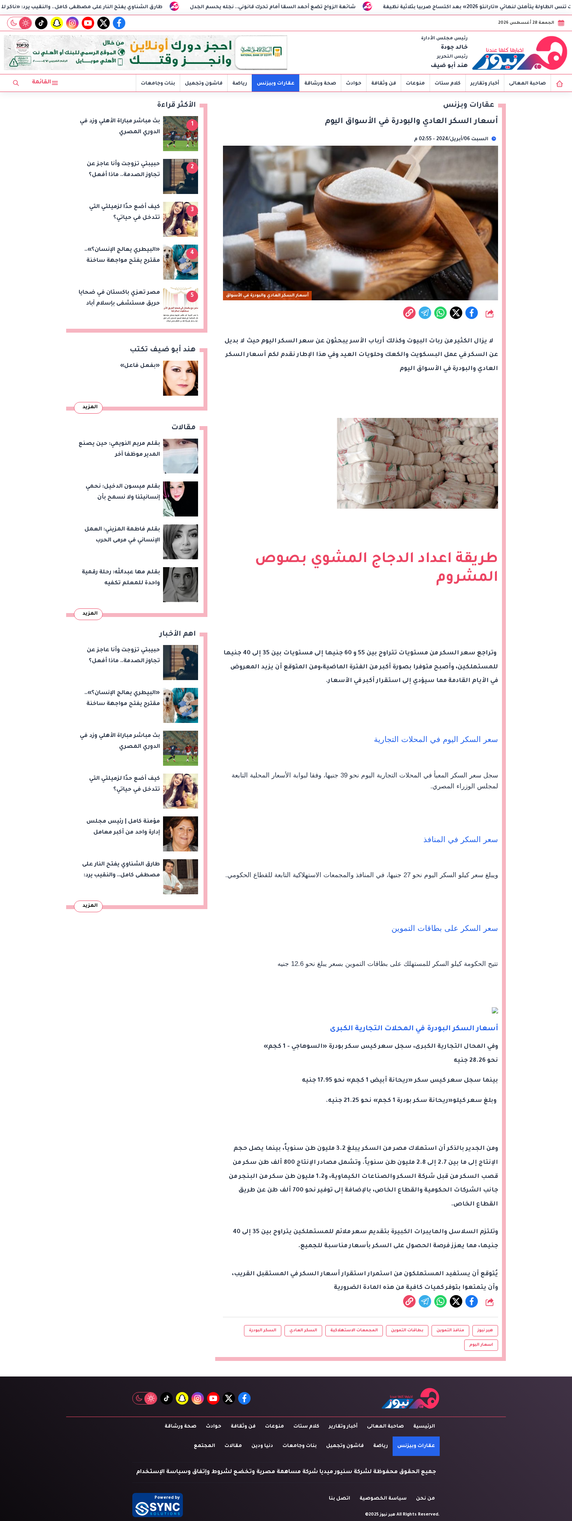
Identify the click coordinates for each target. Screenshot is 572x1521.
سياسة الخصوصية (383, 1499)
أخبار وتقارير (484, 83)
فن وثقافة (383, 83)
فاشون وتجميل (204, 83)
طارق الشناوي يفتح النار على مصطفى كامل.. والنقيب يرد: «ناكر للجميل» (160, 7)
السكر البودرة (262, 1330)
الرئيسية (424, 1426)
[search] (16, 83)
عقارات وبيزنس (276, 83)
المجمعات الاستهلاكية (354, 1330)
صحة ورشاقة (320, 83)
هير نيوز (485, 1330)
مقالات (233, 1446)
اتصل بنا (339, 1499)
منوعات (415, 83)
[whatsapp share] (440, 313)
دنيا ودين (262, 1446)
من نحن (425, 1499)
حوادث (353, 83)
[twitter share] (456, 313)
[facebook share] (471, 313)
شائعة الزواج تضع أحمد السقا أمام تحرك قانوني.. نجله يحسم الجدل (360, 7)
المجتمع (204, 1446)
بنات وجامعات (158, 83)
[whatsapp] (409, 313)
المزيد (90, 407)
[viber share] (425, 313)
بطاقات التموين (407, 1330)
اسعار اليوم (481, 1345)
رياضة (239, 83)
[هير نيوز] (520, 52)
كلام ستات (448, 83)
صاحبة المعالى (527, 83)
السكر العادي (303, 1330)
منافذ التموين (450, 1330)
